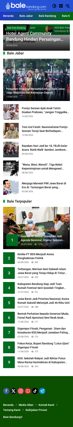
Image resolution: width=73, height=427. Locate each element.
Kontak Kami (46, 404)
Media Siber (26, 404)
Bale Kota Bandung (16, 28)
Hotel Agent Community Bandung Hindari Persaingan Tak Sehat (33, 37)
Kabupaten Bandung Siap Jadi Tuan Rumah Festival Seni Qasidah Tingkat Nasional (41, 286)
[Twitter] (13, 391)
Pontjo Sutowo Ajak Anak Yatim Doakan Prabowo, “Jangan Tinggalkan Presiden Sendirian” (45, 110)
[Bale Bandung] (25, 5)
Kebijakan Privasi (36, 410)
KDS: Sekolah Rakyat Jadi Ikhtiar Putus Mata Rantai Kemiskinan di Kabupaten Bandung (41, 360)
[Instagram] (21, 391)
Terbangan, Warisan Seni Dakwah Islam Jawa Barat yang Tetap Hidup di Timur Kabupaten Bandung (42, 271)
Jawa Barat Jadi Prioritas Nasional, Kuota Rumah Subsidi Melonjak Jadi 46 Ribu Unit (44, 300)
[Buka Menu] (61, 6)
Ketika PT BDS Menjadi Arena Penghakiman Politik (36, 256)
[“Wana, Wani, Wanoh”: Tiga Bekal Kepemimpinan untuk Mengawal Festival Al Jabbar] (11, 168)
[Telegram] (42, 391)
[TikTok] (35, 391)
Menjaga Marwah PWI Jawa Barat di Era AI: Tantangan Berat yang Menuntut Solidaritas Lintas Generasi (45, 185)
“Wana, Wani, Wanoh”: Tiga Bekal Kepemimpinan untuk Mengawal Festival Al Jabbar (42, 166)
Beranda (8, 404)
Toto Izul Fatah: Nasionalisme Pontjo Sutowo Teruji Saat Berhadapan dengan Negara (45, 129)
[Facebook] (6, 391)
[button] (54, 6)
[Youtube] (28, 391)
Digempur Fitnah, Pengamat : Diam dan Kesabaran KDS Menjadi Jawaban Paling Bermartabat (43, 330)
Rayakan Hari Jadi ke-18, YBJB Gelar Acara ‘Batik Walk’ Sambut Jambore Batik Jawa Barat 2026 (44, 148)
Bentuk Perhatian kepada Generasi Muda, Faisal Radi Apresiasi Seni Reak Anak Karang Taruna (43, 316)
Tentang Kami (11, 410)
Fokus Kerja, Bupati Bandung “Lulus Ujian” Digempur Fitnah (43, 345)
